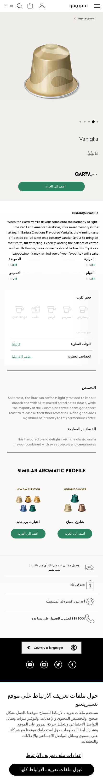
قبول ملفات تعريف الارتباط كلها (51, 769)
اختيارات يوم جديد (28, 522)
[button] (9, 6)
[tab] (51, 205)
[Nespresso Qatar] (78, 6)
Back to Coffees (86, 18)
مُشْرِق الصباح (75, 522)
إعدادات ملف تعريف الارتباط (54, 755)
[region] (51, 730)
